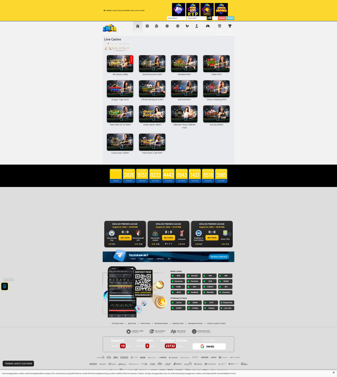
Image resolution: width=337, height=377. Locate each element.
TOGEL (147, 30)
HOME (137, 30)
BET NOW (125, 238)
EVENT (229, 30)
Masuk (222, 18)
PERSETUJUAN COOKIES (216, 323)
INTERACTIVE (207, 30)
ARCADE (197, 30)
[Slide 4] (171, 244)
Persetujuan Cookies (135, 373)
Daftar (230, 18)
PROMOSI (219, 30)
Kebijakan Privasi (229, 373)
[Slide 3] (169, 244)
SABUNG (187, 30)
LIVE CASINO (167, 30)
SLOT (157, 30)
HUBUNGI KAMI (178, 323)
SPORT (177, 30)
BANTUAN (132, 323)
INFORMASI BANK (161, 323)
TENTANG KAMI (117, 323)
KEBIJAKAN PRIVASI (195, 323)
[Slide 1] (165, 244)
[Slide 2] (167, 244)
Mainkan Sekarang (219, 257)
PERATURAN (145, 323)
